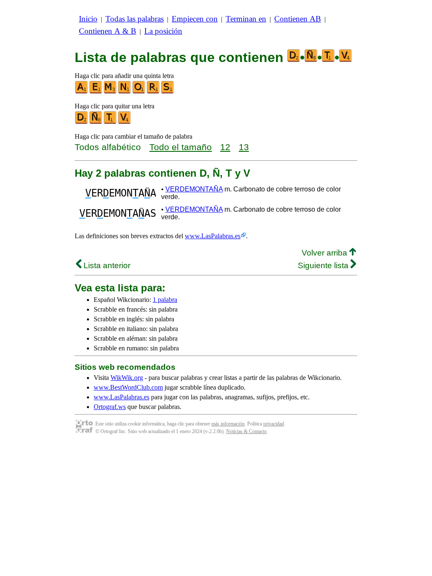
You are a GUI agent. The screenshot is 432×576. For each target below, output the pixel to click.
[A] (82, 91)
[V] (125, 122)
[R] (153, 91)
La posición (163, 31)
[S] (168, 91)
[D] (82, 122)
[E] (96, 91)
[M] (110, 91)
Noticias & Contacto (246, 431)
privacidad (273, 424)
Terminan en (246, 18)
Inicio (88, 18)
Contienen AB (297, 18)
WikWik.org (127, 377)
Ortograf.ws (110, 406)
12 (225, 147)
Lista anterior (105, 265)
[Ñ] (96, 122)
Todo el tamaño (180, 147)
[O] (139, 91)
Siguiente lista (324, 265)
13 (244, 147)
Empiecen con (195, 18)
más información (228, 424)
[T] (110, 122)
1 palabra (165, 299)
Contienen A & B (107, 31)
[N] (125, 91)
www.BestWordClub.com (128, 387)
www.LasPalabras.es (212, 236)
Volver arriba (325, 252)
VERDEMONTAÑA (194, 189)
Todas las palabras (134, 18)
